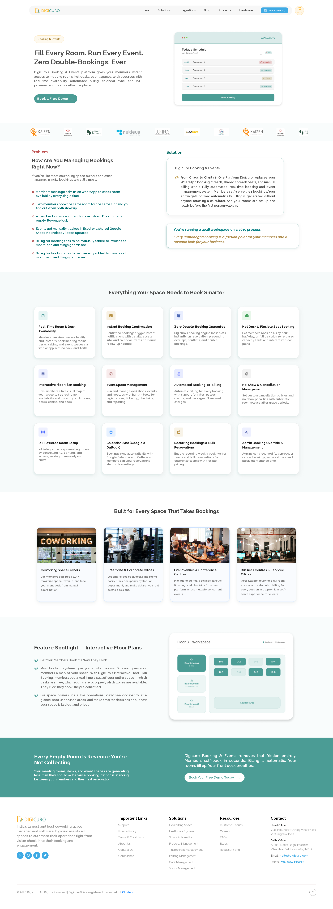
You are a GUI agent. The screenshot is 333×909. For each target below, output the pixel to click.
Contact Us (125, 849)
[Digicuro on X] (45, 855)
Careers (225, 831)
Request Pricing (230, 849)
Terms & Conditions (131, 837)
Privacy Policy (127, 831)
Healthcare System (181, 831)
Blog (207, 10)
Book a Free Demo (55, 98)
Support (123, 825)
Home (145, 10)
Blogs (224, 843)
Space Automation (181, 837)
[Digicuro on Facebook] (36, 855)
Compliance (126, 856)
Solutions (164, 10)
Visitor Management (182, 868)
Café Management (181, 862)
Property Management (183, 843)
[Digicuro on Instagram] (28, 855)
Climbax (127, 892)
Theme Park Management (186, 849)
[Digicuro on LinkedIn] (20, 855)
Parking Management (183, 856)
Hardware (246, 10)
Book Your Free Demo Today (214, 777)
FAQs (223, 837)
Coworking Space (180, 825)
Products (225, 10)
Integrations (187, 10)
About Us (124, 843)
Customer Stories (231, 825)
